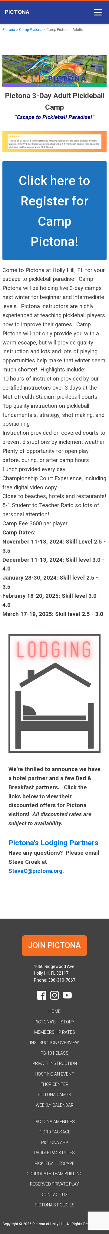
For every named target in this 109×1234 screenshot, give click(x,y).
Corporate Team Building (55, 1173)
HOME (54, 1011)
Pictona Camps (54, 1094)
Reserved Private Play (54, 1184)
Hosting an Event (54, 1074)
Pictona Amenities (55, 1121)
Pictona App (54, 1142)
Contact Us (55, 1194)
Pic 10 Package (55, 1131)
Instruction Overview (54, 1042)
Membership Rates (54, 1032)
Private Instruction (54, 1063)
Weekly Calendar (55, 1105)
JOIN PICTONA (54, 945)
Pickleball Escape (54, 1163)
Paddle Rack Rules (54, 1152)
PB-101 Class (54, 1053)
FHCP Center (54, 1084)
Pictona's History (54, 1021)
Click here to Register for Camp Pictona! (54, 211)
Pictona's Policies (54, 1204)
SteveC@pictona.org (35, 871)
